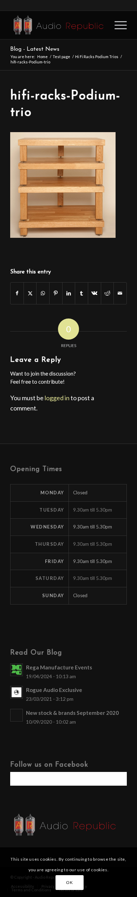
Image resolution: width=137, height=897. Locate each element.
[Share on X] (30, 293)
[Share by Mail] (120, 293)
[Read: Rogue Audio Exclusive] (16, 692)
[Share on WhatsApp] (43, 293)
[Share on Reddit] (107, 293)
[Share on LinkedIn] (69, 293)
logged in (57, 398)
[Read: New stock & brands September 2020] (16, 715)
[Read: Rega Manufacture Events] (16, 669)
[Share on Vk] (94, 293)
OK (69, 882)
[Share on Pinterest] (56, 293)
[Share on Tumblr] (81, 293)
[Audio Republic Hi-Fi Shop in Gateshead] (56, 25)
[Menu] (117, 25)
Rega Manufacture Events (59, 667)
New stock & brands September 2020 (72, 713)
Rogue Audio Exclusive (54, 690)
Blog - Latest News (34, 49)
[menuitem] (117, 25)
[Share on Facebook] (17, 293)
